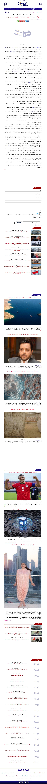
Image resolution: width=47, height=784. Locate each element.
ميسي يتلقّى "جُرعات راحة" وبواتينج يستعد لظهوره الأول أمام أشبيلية (17, 692)
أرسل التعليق (38, 225)
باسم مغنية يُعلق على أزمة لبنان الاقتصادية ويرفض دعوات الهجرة (17, 721)
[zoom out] (8, 12)
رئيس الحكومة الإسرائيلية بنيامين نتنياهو (13, 71)
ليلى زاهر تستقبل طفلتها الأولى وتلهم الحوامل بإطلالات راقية (22, 544)
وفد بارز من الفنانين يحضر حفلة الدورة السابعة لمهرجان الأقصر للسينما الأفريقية (17, 750)
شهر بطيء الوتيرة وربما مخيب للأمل (17, 675)
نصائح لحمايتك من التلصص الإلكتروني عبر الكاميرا (17, 738)
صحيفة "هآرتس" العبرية (35, 47)
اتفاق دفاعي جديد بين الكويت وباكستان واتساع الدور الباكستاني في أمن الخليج (17, 231)
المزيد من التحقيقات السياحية (10, 505)
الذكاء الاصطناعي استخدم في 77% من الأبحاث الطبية (23, 509)
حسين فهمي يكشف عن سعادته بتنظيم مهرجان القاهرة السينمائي (17, 698)
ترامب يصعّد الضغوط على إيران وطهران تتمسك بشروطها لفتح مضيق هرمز (17, 254)
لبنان (22, 117)
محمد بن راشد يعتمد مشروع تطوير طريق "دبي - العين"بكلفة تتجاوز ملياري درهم (17, 727)
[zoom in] (5, 12)
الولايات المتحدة (27, 71)
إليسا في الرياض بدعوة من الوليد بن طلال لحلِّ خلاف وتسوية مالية (17, 686)
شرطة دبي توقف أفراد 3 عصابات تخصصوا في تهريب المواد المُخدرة (17, 715)
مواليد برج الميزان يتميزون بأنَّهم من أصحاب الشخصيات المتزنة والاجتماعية (17, 704)
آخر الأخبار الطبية (8, 620)
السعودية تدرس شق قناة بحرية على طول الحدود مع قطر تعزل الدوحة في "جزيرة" (17, 744)
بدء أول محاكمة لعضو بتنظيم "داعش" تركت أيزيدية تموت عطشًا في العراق (17, 733)
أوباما (25, 84)
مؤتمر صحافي (29, 82)
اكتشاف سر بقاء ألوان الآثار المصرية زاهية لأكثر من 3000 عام (22, 409)
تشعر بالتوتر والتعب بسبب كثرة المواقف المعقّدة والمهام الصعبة (17, 669)
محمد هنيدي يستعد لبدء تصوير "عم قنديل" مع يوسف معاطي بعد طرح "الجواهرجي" (22, 334)
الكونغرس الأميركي (13, 47)
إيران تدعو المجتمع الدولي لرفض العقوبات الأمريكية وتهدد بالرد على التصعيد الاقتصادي (22, 8)
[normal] (6, 12)
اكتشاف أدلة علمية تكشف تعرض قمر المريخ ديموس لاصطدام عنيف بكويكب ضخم (22, 371)
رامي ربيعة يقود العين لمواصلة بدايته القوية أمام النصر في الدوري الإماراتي (23, 472)
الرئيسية (40, 12)
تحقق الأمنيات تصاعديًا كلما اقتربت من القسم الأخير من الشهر (17, 663)
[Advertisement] (22, 179)
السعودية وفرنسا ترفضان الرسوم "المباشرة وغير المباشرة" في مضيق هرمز (22, 297)
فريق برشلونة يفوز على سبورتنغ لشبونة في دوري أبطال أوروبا (17, 756)
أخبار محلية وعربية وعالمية (34, 12)
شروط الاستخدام (38, 213)
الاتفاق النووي (12, 51)
